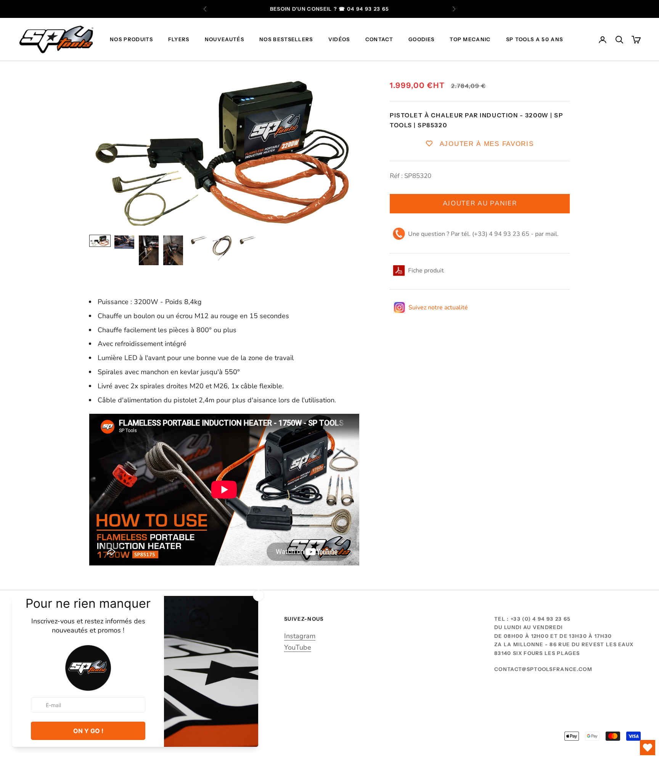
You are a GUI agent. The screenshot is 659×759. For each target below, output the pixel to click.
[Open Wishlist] (647, 747)
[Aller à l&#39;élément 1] (100, 241)
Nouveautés (224, 40)
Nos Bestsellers (286, 40)
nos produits (131, 40)
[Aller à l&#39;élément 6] (222, 248)
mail (551, 233)
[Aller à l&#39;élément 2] (124, 242)
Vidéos (339, 40)
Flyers (179, 40)
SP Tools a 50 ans (534, 40)
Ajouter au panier (480, 203)
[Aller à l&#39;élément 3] (148, 250)
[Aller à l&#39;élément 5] (197, 241)
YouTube (297, 647)
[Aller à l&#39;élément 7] (246, 241)
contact (379, 40)
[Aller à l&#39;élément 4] (173, 250)
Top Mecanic (470, 40)
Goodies (421, 40)
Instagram (299, 636)
